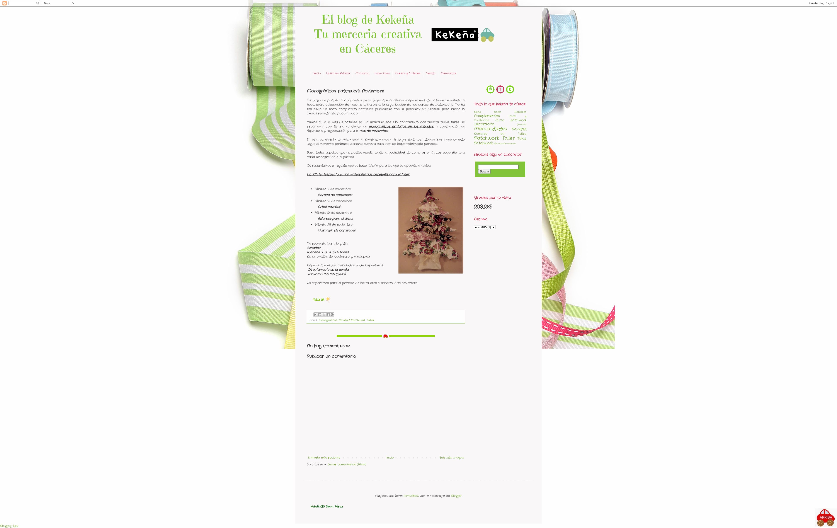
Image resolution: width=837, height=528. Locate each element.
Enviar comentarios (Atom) (347, 464)
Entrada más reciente (324, 458)
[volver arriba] (826, 518)
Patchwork (358, 320)
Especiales (382, 73)
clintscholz (411, 496)
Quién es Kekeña (338, 73)
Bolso (497, 112)
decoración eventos (505, 143)
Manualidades (490, 129)
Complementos (487, 116)
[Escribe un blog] (320, 314)
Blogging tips (9, 526)
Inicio (317, 73)
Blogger (456, 496)
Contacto (362, 73)
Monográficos (327, 320)
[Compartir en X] (324, 314)
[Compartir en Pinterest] (332, 314)
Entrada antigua (452, 458)
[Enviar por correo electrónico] (315, 314)
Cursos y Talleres (407, 73)
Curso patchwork (510, 120)
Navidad (344, 320)
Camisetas (448, 73)
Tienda (431, 73)
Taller (370, 320)
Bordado (520, 112)
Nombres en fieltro (500, 134)
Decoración (484, 124)
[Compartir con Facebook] (328, 314)
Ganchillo (521, 124)
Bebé (477, 112)
